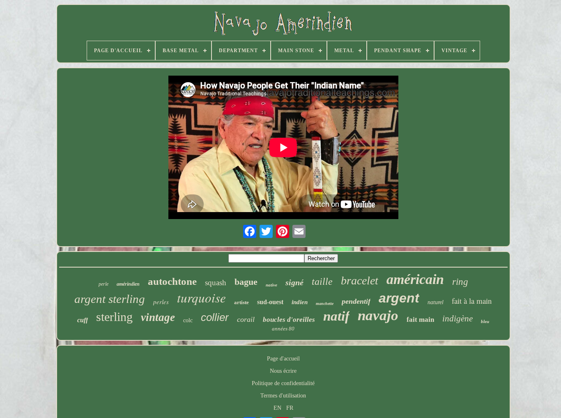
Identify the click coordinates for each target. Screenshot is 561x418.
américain (415, 279)
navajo (378, 315)
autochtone (172, 281)
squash (215, 282)
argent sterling (109, 298)
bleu (485, 321)
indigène (457, 318)
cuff (82, 319)
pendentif (356, 301)
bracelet (359, 280)
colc (188, 320)
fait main (420, 319)
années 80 (283, 329)
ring (460, 282)
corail (246, 319)
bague (246, 282)
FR (289, 408)
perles (161, 302)
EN (277, 408)
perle (103, 284)
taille (322, 281)
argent (399, 298)
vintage (158, 317)
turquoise (201, 297)
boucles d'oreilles (289, 319)
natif (336, 316)
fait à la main (472, 301)
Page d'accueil (283, 359)
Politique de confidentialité (283, 383)
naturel (436, 302)
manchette (324, 303)
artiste (241, 302)
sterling (114, 316)
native (271, 284)
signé (294, 282)
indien (300, 302)
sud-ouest (270, 301)
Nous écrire (283, 371)
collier (215, 317)
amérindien (128, 284)
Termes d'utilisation (283, 396)
